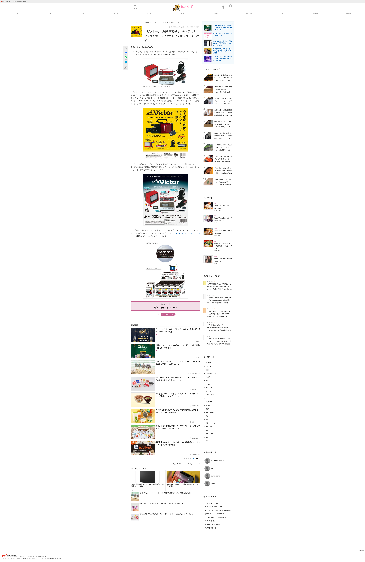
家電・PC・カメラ (211, 423)
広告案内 (18, 558)
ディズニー (209, 387)
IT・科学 (208, 363)
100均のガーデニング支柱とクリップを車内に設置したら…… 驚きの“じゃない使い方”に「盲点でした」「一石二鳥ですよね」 (223, 185)
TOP (16, 13)
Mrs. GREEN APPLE (217, 461)
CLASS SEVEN (215, 476)
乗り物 (208, 405)
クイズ (116, 13)
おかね (208, 370)
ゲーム (208, 384)
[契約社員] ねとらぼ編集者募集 (214, 513)
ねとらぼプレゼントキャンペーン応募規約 (217, 510)
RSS (43, 558)
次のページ (169, 314)
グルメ (149, 13)
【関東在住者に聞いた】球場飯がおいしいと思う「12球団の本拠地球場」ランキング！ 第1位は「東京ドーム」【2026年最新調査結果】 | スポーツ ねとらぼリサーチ (219, 289)
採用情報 (53, 558)
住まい (216, 13)
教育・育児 (249, 13)
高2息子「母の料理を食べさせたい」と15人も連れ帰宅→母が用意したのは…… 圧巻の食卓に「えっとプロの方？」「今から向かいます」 (223, 80)
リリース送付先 (209, 521)
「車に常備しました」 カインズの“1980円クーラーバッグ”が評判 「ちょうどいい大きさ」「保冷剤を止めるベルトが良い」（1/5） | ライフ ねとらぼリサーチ (219, 330)
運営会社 (47, 558)
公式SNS (12, 558)
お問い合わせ (25, 558)
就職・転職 (209, 426)
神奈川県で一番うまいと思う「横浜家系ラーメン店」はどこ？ (223, 245)
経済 (207, 437)
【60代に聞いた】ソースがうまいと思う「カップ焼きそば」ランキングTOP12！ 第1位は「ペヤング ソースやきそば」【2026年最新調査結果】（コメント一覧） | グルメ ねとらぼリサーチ (220, 316)
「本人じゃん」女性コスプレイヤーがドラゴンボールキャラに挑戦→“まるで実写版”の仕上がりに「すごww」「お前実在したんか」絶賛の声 (223, 162)
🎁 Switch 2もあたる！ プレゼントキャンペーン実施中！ (13, 1)
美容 (207, 441)
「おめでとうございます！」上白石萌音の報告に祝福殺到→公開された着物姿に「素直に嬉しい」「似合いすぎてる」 (223, 173)
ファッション (210, 394)
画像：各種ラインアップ (165, 307)
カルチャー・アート (212, 373)
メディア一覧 (5, 558)
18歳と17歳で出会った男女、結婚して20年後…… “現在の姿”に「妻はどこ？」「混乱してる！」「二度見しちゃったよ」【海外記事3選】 (223, 138)
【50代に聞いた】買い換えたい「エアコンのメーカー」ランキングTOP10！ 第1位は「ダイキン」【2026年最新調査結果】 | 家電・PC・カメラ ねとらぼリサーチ (219, 344)
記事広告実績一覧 (210, 528)
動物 (282, 13)
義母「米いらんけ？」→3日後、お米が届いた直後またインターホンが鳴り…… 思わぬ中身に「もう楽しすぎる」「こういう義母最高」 (223, 127)
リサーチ (315, 13)
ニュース (49, 13)
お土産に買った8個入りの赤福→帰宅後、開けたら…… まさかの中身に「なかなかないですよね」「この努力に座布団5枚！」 (223, 92)
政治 (207, 430)
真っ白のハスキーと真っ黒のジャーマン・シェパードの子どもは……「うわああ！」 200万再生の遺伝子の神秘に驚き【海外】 (223, 103)
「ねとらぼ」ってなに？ (212, 503)
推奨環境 (59, 558)
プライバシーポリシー (35, 558)
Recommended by (188, 458)
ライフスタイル (210, 402)
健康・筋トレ (210, 412)
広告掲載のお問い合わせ (212, 524)
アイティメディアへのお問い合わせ (215, 517)
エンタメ (83, 13)
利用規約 (361, 550)
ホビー (208, 398)
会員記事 (348, 13)
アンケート (208, 198)
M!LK (213, 468)
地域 (182, 13)
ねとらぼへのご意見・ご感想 (213, 506)
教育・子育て (210, 433)
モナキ (213, 483)
